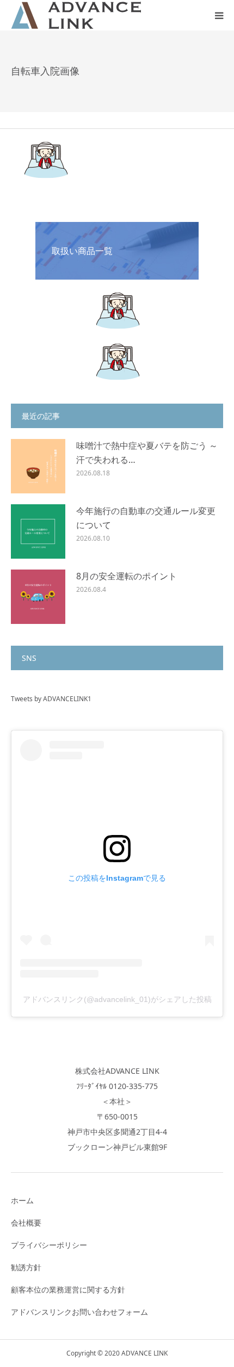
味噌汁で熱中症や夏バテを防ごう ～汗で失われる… (147, 453)
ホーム (22, 1200)
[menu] (219, 15)
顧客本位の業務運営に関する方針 (68, 1289)
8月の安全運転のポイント (126, 576)
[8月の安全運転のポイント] (38, 597)
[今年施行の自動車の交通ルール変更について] (38, 531)
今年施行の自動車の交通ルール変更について (145, 518)
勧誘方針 (26, 1267)
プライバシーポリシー (49, 1245)
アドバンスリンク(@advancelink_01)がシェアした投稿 (117, 999)
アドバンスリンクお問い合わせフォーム (79, 1312)
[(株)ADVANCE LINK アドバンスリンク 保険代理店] (76, 15)
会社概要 (26, 1222)
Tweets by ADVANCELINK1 (51, 698)
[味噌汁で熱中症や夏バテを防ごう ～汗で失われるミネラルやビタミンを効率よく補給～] (38, 466)
